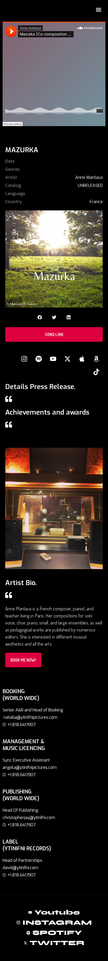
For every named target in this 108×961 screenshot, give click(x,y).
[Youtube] (53, 358)
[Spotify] (38, 358)
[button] (98, 9)
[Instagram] (24, 358)
